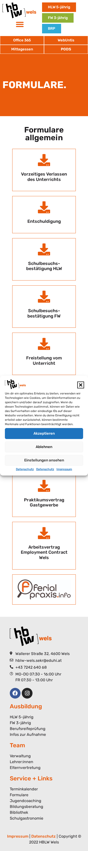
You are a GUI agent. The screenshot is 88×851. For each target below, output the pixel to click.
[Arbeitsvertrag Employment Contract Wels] (44, 533)
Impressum (64, 469)
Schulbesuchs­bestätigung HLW (44, 266)
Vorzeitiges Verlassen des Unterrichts (44, 176)
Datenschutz (25, 469)
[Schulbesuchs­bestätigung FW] (44, 296)
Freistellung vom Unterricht (44, 360)
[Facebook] (15, 693)
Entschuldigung (44, 221)
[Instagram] (27, 693)
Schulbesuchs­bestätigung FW (44, 313)
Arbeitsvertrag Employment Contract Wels (44, 552)
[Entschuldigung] (44, 207)
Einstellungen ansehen (44, 460)
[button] (80, 385)
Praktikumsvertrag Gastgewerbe (44, 502)
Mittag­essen (22, 49)
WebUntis (66, 40)
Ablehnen (44, 447)
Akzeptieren (44, 433)
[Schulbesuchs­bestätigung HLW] (44, 249)
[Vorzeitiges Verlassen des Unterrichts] (44, 160)
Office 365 (22, 40)
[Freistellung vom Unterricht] (44, 344)
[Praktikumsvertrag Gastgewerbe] (44, 486)
